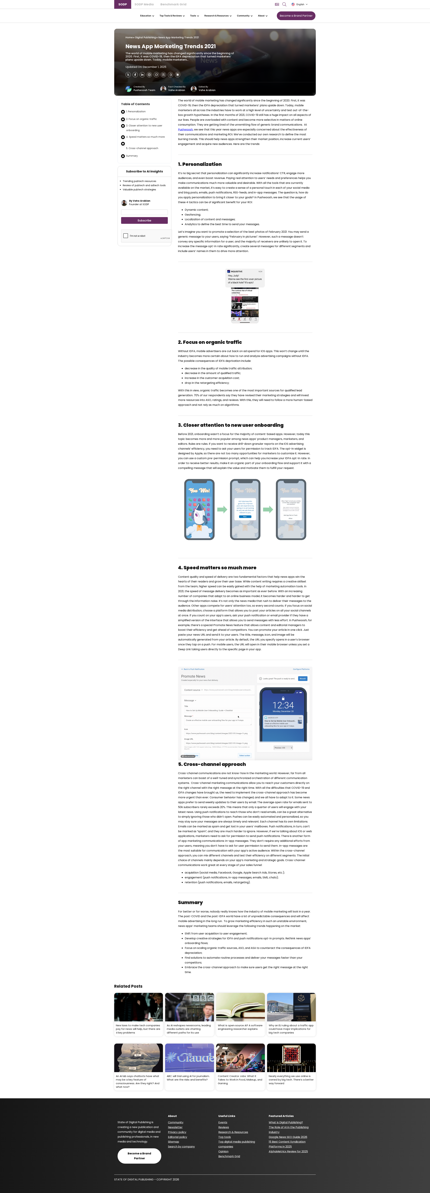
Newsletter (175, 1127)
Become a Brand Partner (296, 16)
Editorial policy (177, 1137)
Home (129, 37)
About (261, 15)
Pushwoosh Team (144, 90)
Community (243, 15)
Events (222, 1122)
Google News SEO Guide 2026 (288, 1137)
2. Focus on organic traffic (142, 119)
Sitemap (173, 1142)
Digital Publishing (145, 37)
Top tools (224, 1137)
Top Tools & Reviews (171, 15)
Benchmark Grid (173, 4)
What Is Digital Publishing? (286, 1122)
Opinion (223, 1151)
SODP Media (144, 4)
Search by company (181, 1147)
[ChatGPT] (149, 74)
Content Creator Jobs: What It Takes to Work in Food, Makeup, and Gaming (240, 1079)
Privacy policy (177, 1132)
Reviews (223, 1127)
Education (145, 15)
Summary (132, 155)
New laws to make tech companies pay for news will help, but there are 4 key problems (138, 1029)
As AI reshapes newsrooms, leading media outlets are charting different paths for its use (189, 1029)
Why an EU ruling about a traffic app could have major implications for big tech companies (291, 1029)
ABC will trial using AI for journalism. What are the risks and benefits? (188, 1078)
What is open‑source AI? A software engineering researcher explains (240, 1027)
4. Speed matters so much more (145, 137)
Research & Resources (216, 15)
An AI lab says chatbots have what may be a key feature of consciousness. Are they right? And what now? (137, 1081)
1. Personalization (136, 111)
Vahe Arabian (176, 90)
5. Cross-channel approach (142, 148)
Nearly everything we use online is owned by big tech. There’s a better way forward (291, 1079)
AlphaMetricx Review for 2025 (288, 1151)
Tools (193, 15)
